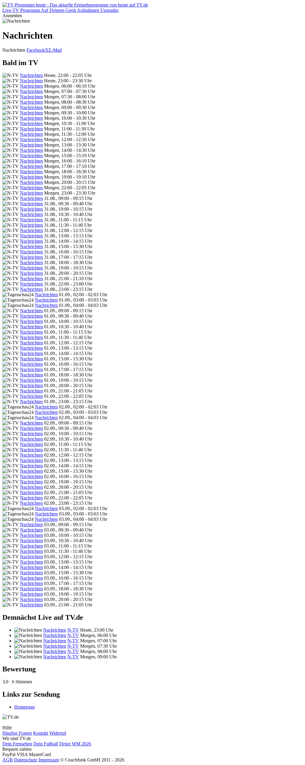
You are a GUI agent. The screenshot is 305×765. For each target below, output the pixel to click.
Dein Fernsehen (17, 743)
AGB (7, 759)
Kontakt (40, 733)
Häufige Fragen (17, 733)
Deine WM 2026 (75, 743)
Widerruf (57, 733)
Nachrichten (31, 75)
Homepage (24, 706)
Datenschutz (25, 759)
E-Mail (55, 50)
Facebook (36, 50)
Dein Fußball (45, 743)
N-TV (73, 629)
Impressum (48, 759)
